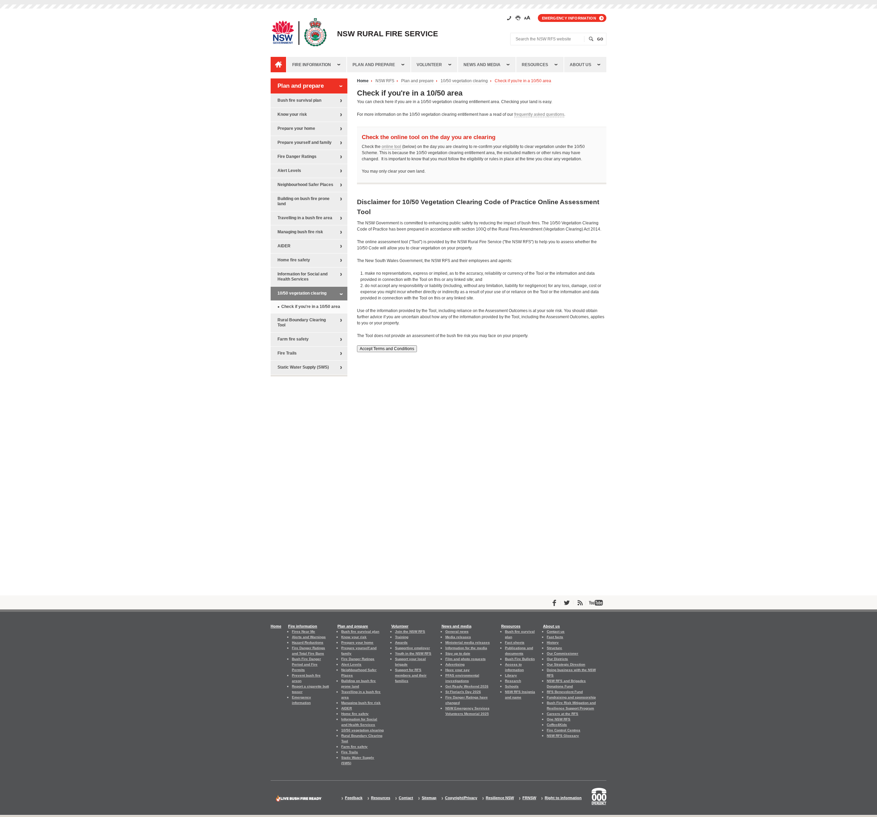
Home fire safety (293, 260)
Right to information (563, 798)
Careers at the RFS (562, 714)
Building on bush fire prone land (303, 201)
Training (401, 637)
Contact (406, 798)
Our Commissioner (562, 653)
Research (513, 681)
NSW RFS (384, 81)
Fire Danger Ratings (297, 156)
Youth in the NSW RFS (413, 653)
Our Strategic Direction (566, 664)
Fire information (311, 64)
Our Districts (557, 659)
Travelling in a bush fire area (304, 217)
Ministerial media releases (467, 642)
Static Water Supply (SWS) (303, 367)
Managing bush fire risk (300, 232)
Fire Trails (287, 353)
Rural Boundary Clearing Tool (301, 322)
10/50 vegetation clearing (464, 81)
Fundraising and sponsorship (571, 697)
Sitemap (429, 798)
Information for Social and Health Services (302, 277)
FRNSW (529, 798)
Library (511, 675)
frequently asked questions (539, 114)
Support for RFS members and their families (411, 675)
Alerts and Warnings (309, 637)
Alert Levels (289, 170)
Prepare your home (296, 128)
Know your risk (292, 114)
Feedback (353, 798)
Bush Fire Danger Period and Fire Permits (306, 664)
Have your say (457, 670)
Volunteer (429, 64)
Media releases (458, 637)
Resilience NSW (500, 798)
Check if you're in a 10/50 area (523, 81)
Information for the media (466, 648)
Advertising (455, 664)
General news (457, 631)
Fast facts (555, 637)
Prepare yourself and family (304, 142)
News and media (482, 64)
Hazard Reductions (307, 642)
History (553, 642)
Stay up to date (457, 653)
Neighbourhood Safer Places (305, 184)
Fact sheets (514, 642)
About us (580, 64)
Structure (554, 648)
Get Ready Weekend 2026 (467, 686)
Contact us (556, 631)
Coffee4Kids (557, 725)
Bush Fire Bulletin (520, 659)
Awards (401, 642)
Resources (535, 64)
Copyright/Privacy (461, 798)
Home (363, 81)
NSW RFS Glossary (563, 736)
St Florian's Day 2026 (463, 692)
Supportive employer (412, 648)
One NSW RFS (558, 719)
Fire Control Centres (563, 730)
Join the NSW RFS (410, 631)
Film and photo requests (465, 659)
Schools (512, 686)
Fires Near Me (303, 631)
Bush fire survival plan (299, 100)
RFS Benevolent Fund (565, 692)
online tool (391, 146)
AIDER (284, 246)
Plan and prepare (374, 64)
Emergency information (569, 18)
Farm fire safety (293, 339)
